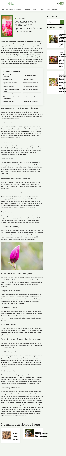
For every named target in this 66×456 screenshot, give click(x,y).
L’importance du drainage (30, 86)
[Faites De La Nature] (11, 3)
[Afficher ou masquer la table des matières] (30, 71)
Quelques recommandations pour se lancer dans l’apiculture (41, 434)
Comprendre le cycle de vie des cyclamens (11, 75)
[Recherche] (57, 3)
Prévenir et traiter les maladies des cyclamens (11, 97)
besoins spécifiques (15, 63)
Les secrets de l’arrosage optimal (10, 83)
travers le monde (6, 52)
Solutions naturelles (8, 101)
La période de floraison (29, 75)
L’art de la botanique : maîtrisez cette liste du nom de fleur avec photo (62, 60)
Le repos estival (7, 79)
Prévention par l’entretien (30, 101)
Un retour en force (28, 79)
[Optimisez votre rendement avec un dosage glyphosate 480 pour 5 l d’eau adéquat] (53, 39)
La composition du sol (9, 94)
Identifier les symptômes (30, 96)
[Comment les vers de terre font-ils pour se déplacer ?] (6, 435)
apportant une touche (19, 52)
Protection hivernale (29, 94)
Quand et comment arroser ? (31, 82)
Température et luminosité (30, 89)
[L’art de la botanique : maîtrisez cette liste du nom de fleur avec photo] (53, 60)
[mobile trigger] (3, 3)
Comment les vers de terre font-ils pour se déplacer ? (16, 436)
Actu (14, 429)
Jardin (61, 72)
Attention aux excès (8, 86)
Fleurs (61, 52)
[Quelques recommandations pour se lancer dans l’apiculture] (29, 433)
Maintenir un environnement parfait (11, 90)
